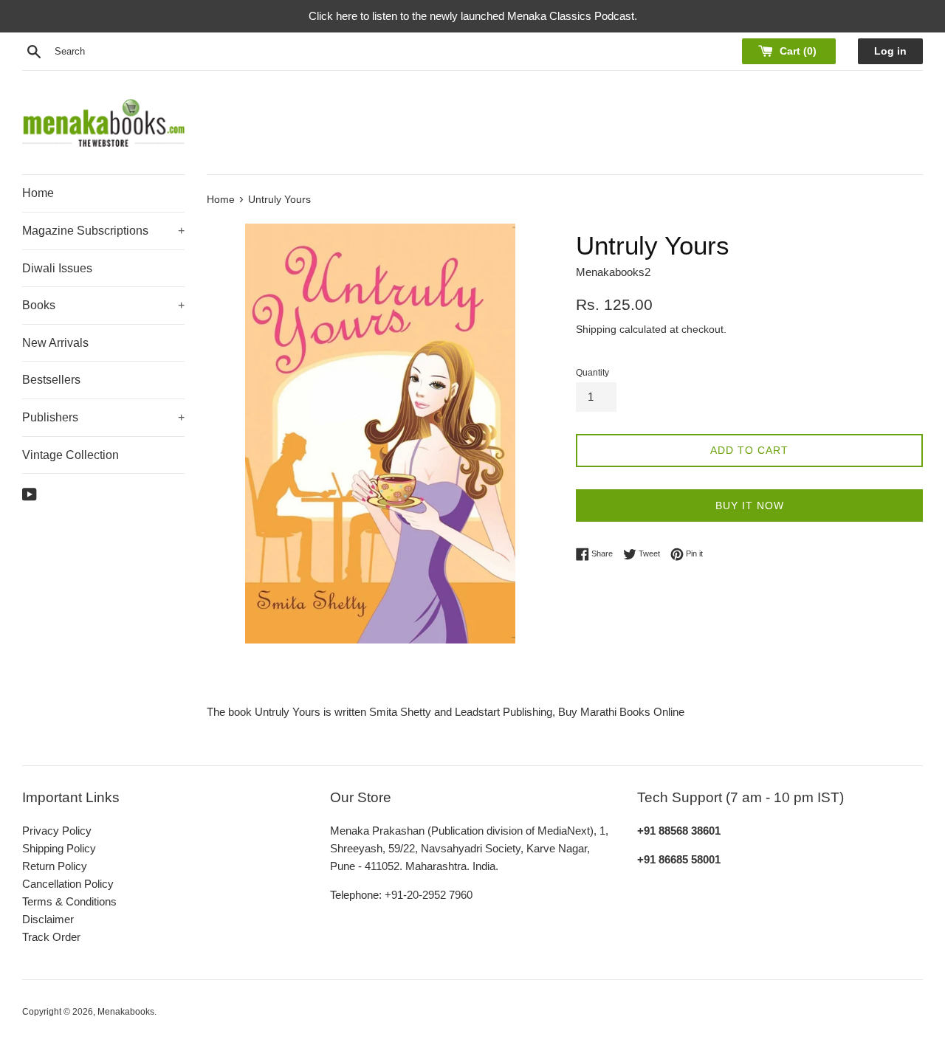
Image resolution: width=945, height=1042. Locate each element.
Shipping (596, 329)
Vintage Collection (70, 455)
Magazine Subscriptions (103, 230)
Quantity (592, 373)
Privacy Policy (57, 830)
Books (103, 305)
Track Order (51, 937)
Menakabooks (125, 1012)
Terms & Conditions (69, 901)
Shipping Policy (59, 848)
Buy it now (749, 505)
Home (38, 193)
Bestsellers (51, 379)
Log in (890, 51)
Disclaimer (48, 919)
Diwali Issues (57, 268)
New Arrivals (55, 343)
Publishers (103, 417)
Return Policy (54, 866)
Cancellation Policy (68, 883)
